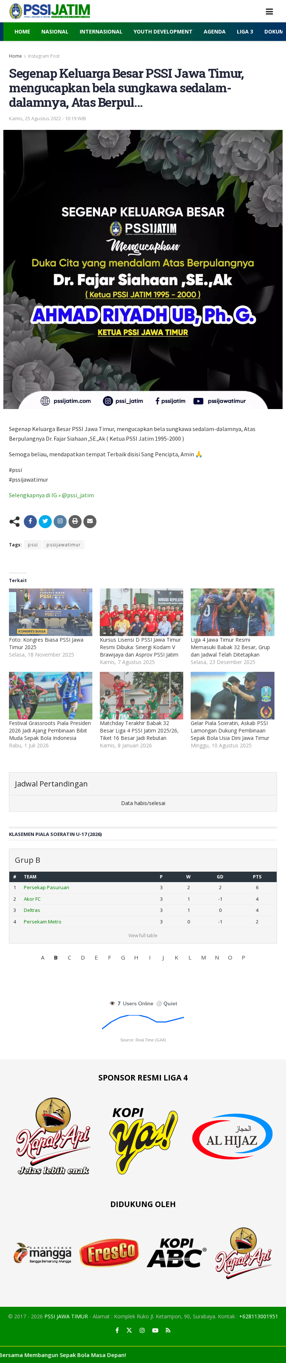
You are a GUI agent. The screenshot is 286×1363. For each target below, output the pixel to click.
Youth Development (163, 31)
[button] (42, 957)
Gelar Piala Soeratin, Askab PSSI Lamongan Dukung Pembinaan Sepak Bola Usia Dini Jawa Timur (230, 730)
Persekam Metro (42, 921)
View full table (143, 935)
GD (220, 877)
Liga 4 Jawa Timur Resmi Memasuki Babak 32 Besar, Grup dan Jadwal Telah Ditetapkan (230, 647)
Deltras (32, 910)
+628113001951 (258, 1316)
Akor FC (32, 899)
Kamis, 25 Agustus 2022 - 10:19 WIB (47, 118)
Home (22, 31)
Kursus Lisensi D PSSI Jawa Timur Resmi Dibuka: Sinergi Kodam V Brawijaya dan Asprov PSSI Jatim (140, 647)
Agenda (215, 31)
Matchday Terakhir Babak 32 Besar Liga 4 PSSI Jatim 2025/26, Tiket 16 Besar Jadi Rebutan (139, 730)
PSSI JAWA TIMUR (66, 1316)
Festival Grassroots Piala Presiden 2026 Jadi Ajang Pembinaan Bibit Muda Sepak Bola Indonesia (50, 730)
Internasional (101, 31)
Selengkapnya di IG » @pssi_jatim (51, 495)
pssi (33, 545)
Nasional (55, 31)
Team (30, 877)
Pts (257, 877)
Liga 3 (245, 31)
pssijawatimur (64, 545)
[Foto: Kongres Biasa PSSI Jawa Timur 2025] (50, 612)
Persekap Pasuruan (46, 887)
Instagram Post (44, 56)
